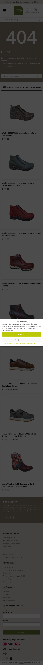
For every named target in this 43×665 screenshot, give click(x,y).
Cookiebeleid (8, 343)
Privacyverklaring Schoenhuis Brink (26, 343)
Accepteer (21, 334)
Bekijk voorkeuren (21, 340)
